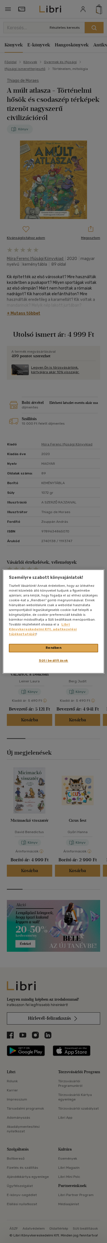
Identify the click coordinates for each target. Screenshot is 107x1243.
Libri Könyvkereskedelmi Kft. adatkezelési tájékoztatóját (43, 629)
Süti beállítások (53, 661)
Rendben (54, 648)
